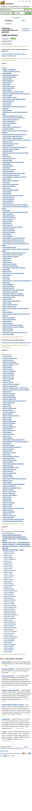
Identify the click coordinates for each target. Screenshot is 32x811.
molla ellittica (7, 164)
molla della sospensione (10, 291)
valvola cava (6, 380)
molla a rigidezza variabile (10, 256)
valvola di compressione (10, 386)
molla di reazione (8, 225)
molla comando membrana (11, 119)
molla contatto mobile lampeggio (13, 138)
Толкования (16, 17)
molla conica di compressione (12, 127)
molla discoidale (8, 151)
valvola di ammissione (9, 362)
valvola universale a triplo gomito (13, 521)
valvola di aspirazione (9, 371)
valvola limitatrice (8, 438)
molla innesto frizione (9, 186)
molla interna (6, 188)
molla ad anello (7, 79)
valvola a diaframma (9, 402)
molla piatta (6, 210)
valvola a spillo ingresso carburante (13, 508)
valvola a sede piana (9, 493)
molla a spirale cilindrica (10, 304)
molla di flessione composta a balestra (14, 177)
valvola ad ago (7, 356)
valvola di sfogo (7, 500)
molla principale (7, 221)
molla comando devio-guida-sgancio (14, 117)
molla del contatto (8, 128)
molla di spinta (7, 299)
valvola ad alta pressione (10, 546)
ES (26, 1)
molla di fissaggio (8, 171)
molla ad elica (7, 156)
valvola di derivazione (10, 605)
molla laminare (7, 193)
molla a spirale (7, 303)
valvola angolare (8, 365)
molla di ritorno (24, 46)
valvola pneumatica (8, 458)
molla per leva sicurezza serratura (13, 195)
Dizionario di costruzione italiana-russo (11, 654)
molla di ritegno (7, 262)
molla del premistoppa (9, 217)
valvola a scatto (8, 572)
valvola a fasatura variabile (11, 415)
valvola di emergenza (10, 611)
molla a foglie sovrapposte (11, 180)
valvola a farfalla (8, 413)
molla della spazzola (9, 297)
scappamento (6, 719)
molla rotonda (7, 275)
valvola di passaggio (9, 618)
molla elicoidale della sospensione (13, 162)
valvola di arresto (8, 369)
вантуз (22, 550)
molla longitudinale (8, 197)
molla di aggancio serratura (11, 71)
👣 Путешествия (4, 750)
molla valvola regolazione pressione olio (15, 332)
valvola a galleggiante (9, 421)
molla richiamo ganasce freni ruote (13, 240)
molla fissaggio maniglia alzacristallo (14, 173)
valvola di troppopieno (9, 515)
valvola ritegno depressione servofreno (14, 478)
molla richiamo (8, 43)
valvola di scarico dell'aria (10, 550)
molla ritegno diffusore (9, 264)
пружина (4, 67)
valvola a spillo (7, 506)
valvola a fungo (7, 417)
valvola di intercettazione (11, 614)
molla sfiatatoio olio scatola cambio (13, 290)
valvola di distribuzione (10, 607)
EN (19, 1)
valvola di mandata (8, 445)
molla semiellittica (8, 284)
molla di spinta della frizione (11, 301)
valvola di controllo (8, 395)
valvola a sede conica (9, 491)
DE (23, 1)
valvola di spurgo (8, 510)
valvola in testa (7, 513)
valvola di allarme (8, 360)
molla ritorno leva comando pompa (13, 273)
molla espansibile (8, 166)
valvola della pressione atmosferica (13, 463)
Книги (23, 20)
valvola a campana (9, 551)
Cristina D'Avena (7, 662)
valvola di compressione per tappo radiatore (16, 389)
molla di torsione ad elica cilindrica (13, 327)
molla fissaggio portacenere (11, 175)
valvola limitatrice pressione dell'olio (14, 439)
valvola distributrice (9, 640)
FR (29, 1)
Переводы (8, 20)
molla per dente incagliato (10, 143)
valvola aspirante (8, 583)
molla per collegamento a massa (12, 116)
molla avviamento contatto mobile (13, 91)
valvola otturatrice (9, 646)
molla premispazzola (9, 216)
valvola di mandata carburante (12, 447)
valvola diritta (7, 404)
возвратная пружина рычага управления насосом (16, 342)
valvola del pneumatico (10, 460)
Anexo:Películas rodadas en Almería (13, 704)
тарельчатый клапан (23, 544)
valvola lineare (7, 443)
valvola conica (7, 391)
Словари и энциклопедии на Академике (15, 6)
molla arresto (6, 84)
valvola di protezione (9, 622)
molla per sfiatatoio (8, 288)
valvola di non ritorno (9, 452)
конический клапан (23, 542)
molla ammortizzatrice (9, 77)
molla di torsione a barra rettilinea (13, 325)
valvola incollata (8, 428)
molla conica (6, 125)
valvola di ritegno (8, 476)
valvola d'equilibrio (9, 588)
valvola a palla (8, 568)
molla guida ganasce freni (10, 184)
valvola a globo (8, 562)
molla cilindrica (7, 110)
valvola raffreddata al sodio (11, 467)
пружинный (12, 69)
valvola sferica (7, 499)
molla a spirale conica (9, 306)
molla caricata (7, 104)
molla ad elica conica (9, 158)
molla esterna (7, 167)
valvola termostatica (9, 512)
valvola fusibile (7, 419)
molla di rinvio (7, 258)
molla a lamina (7, 191)
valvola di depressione (9, 399)
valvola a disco (7, 406)
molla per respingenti (9, 232)
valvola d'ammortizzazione (10, 364)
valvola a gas (7, 561)
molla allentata (7, 73)
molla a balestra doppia (10, 97)
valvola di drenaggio (9, 609)
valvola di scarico (8, 489)
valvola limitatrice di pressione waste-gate (15, 441)
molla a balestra (7, 95)
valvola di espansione (9, 412)
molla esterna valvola (9, 169)
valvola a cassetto (8, 378)
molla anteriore (7, 82)
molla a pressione (8, 219)
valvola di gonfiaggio (9, 423)
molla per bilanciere (8, 101)
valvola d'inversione (9, 638)
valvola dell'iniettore (9, 430)
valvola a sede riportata (10, 495)
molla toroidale (7, 321)
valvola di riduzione (9, 625)
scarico (4, 731)
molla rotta (6, 277)
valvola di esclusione (9, 612)
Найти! (28, 11)
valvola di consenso (9, 393)
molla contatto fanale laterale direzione (14, 134)
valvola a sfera (7, 497)
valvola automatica (8, 373)
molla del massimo (8, 199)
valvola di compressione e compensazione (15, 388)
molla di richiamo (8, 236)
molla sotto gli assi (8, 88)
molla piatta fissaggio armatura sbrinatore (15, 212)
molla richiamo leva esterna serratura (14, 241)
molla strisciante (8, 312)
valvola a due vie (8, 410)
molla (21, 336)
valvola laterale (7, 432)
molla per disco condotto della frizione (14, 147)
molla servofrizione (8, 286)
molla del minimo (8, 203)
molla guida (6, 182)
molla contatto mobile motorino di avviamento (17, 140)
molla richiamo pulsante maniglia (13, 254)
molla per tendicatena (9, 319)
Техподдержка (11, 748)
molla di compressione (9, 123)
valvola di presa (8, 620)
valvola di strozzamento (10, 637)
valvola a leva (7, 436)
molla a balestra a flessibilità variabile (14, 99)
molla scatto (6, 278)
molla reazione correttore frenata (12, 227)
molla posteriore (7, 214)
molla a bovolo (7, 103)
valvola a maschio (8, 449)
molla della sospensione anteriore (13, 293)
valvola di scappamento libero (12, 488)
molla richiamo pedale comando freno (14, 253)
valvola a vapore (8, 579)
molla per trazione (8, 330)
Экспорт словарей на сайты (6, 753)
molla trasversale (8, 328)
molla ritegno (7, 260)
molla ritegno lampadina (10, 265)
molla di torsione (8, 323)
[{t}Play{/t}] (12, 41)
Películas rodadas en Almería (10, 690)
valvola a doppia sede (9, 408)
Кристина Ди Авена (8, 669)
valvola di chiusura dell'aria (11, 384)
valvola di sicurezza (8, 502)
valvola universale (8, 517)
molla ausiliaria (7, 90)
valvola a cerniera (8, 382)
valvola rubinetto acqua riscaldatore (14, 484)
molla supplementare (9, 317)
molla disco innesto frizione (11, 149)
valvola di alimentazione (10, 358)
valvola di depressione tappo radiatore (14, 401)
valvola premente (8, 462)
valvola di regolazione (9, 469)
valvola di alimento (9, 592)
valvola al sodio (7, 504)
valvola (22, 523)
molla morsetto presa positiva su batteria (15, 204)
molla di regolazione (9, 230)
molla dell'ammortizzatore (10, 75)
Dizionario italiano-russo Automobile (10, 46)
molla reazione (7, 223)
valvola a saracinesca (9, 486)
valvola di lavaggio (8, 434)
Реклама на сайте (19, 748)
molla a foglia (7, 178)
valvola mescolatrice (9, 644)
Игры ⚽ (8, 23)
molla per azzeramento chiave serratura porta (16, 93)
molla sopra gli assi (8, 86)
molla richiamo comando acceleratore (14, 238)
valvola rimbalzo (7, 475)
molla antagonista (8, 80)
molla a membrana (8, 201)
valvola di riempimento (9, 473)
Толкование (5, 38)
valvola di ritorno (8, 480)
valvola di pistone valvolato (11, 456)
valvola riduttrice (8, 471)
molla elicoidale (7, 160)
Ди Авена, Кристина (8, 675)
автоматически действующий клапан (14, 537)
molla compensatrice (9, 121)
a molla (4, 69)
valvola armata (7, 367)
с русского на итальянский (26, 29)
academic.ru (6, 3)
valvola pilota (7, 454)
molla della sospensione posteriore (13, 295)
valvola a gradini (8, 425)
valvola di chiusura (9, 601)
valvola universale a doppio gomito (13, 519)
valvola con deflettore (9, 397)
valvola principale (8, 465)
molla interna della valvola (10, 190)
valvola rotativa (7, 482)
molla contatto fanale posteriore (12, 136)
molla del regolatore (9, 228)
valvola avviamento (8, 375)
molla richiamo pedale (9, 247)
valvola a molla (7, 451)
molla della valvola (8, 334)
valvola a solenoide (9, 575)
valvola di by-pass (8, 376)
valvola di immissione (9, 426)
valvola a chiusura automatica (11, 535)
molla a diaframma (8, 145)
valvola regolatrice (9, 648)
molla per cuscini (8, 141)
